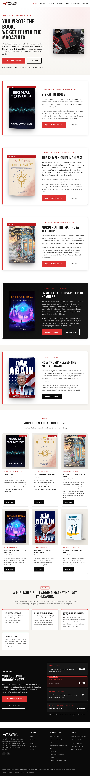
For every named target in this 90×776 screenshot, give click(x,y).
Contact (85, 3)
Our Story (43, 3)
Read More (74, 125)
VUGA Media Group (77, 746)
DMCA (23, 772)
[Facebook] (4, 753)
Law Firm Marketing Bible (58, 760)
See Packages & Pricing (15, 699)
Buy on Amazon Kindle (53, 125)
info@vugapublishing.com (78, 736)
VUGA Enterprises (76, 750)
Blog (67, 3)
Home (35, 3)
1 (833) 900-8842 (76, 740)
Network (60, 3)
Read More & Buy (51, 332)
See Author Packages (14, 60)
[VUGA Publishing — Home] (10, 3)
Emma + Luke (54, 751)
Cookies (17, 772)
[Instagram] (8, 753)
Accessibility (30, 772)
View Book (9, 502)
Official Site (71, 332)
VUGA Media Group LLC (52, 769)
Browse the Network (14, 706)
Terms (4, 772)
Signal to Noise (54, 736)
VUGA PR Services (76, 743)
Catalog (51, 3)
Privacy (10, 772)
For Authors (75, 3)
